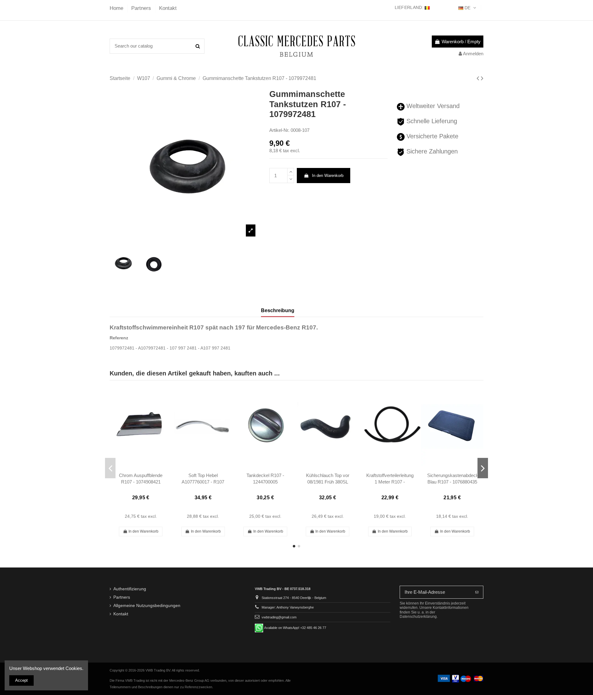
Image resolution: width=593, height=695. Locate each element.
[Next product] (482, 78)
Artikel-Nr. (279, 130)
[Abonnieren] (477, 592)
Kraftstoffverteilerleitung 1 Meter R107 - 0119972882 (390, 482)
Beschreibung (277, 310)
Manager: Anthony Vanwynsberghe (288, 607)
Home (117, 8)
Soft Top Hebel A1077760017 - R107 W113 (203, 482)
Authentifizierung (129, 589)
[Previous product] (479, 78)
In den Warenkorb (327, 175)
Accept (21, 680)
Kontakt (168, 8)
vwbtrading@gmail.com (279, 617)
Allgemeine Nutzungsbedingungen (146, 605)
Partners (142, 8)
